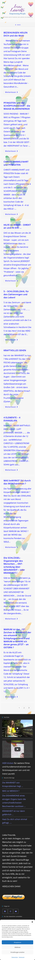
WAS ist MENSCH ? (10, 791)
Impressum (21, 957)
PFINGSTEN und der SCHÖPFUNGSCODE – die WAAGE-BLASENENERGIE (17, 105)
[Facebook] (5, 911)
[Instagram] (10, 911)
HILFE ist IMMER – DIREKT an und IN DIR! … (17, 226)
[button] (32, 922)
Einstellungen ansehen (17, 952)
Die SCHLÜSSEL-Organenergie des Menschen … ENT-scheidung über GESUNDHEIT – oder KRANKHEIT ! (14, 565)
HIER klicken (8, 763)
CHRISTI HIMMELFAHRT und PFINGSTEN (16, 163)
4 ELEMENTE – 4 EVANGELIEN (12, 419)
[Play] (17, 728)
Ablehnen (17, 947)
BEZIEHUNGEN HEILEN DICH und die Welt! (16, 34)
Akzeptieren (17, 942)
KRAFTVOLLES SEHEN (15, 350)
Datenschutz (15, 957)
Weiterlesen (12, 92)
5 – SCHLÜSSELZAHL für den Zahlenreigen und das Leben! (16, 294)
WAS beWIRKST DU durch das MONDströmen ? (17, 482)
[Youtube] (15, 911)
